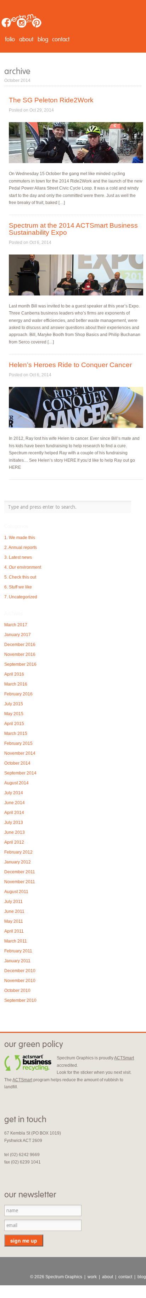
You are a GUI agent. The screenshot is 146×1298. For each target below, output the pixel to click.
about (26, 39)
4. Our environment (22, 567)
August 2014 (16, 782)
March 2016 (15, 684)
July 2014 (13, 792)
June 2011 (14, 911)
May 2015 (13, 713)
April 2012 (14, 842)
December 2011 (19, 871)
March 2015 (15, 733)
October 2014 (17, 763)
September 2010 (20, 1000)
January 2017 (17, 634)
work (92, 1276)
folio (10, 39)
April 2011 (14, 931)
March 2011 (15, 941)
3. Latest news (18, 557)
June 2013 (14, 832)
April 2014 (14, 812)
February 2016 (18, 694)
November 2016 (19, 654)
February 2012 (18, 852)
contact (60, 39)
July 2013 (13, 822)
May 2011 (13, 921)
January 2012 (17, 862)
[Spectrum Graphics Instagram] (21, 23)
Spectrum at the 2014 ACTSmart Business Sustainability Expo (73, 229)
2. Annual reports (20, 547)
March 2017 (15, 624)
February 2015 (18, 743)
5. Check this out (20, 577)
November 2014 (19, 753)
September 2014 (20, 773)
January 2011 (17, 960)
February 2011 (18, 951)
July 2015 (13, 703)
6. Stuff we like (18, 587)
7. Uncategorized (20, 596)
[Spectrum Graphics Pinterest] (36, 23)
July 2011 (13, 901)
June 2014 (14, 802)
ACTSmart (124, 1057)
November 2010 (19, 980)
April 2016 (14, 674)
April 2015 (14, 723)
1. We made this (19, 537)
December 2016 (19, 644)
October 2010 (17, 990)
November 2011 (19, 881)
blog (43, 39)
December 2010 (19, 970)
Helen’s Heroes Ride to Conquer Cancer (70, 365)
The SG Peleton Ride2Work (51, 100)
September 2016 (20, 664)
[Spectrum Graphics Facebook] (6, 23)
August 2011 (16, 891)
